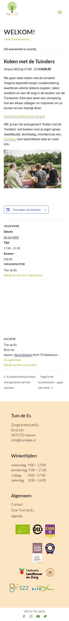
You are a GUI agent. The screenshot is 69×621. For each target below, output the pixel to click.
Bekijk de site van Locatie (20, 365)
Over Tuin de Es (22, 510)
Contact (17, 504)
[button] (60, 12)
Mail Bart (10, 139)
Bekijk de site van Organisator (23, 275)
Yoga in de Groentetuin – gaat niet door (50, 382)
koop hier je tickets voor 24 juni (24, 116)
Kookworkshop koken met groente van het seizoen (19, 382)
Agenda (16, 516)
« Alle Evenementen (17, 39)
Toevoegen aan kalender (27, 209)
